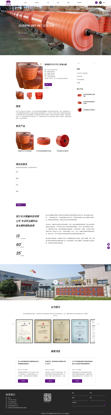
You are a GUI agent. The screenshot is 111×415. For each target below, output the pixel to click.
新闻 (68, 2)
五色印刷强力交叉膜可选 (43, 151)
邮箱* (17, 178)
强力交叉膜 (79, 76)
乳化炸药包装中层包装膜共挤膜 (62, 151)
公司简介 (37, 2)
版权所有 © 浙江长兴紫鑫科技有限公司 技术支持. (51, 413)
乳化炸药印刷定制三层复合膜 (89, 95)
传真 (91, 397)
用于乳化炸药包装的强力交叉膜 (25, 151)
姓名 (17, 172)
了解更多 (23, 380)
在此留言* (74, 402)
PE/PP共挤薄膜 (80, 79)
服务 (58, 2)
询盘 (46, 84)
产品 (48, 2)
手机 (17, 185)
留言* (17, 191)
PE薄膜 (78, 83)
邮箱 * (73, 397)
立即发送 (19, 205)
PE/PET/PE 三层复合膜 (29, 39)
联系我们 (79, 2)
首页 (25, 2)
